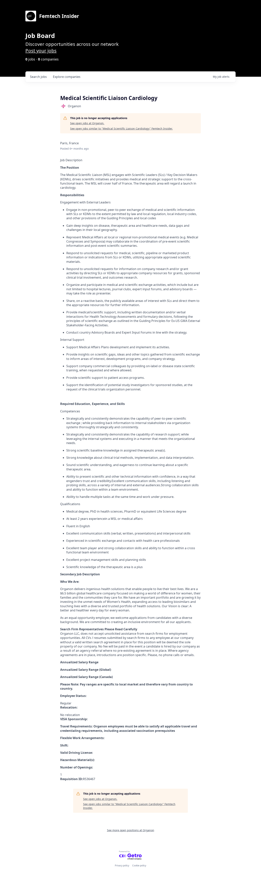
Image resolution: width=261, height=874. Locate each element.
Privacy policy (122, 865)
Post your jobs (41, 50)
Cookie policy (139, 865)
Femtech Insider (59, 16)
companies (66, 77)
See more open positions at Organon (130, 830)
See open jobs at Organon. (87, 123)
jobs (38, 77)
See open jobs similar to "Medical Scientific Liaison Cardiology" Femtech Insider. (121, 128)
